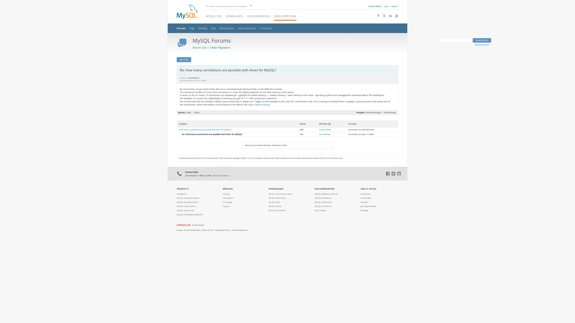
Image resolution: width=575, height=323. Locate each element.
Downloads (234, 16)
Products (183, 188)
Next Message (390, 113)
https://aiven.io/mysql (259, 104)
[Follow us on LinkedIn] (389, 16)
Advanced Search (482, 45)
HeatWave (181, 194)
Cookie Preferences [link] (239, 230)
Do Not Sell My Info (192, 230)
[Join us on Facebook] (377, 16)
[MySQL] (187, 12)
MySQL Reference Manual (326, 194)
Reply (188, 113)
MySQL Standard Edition (188, 202)
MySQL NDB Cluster (277, 198)
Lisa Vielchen (324, 134)
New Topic (184, 59)
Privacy (180, 230)
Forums (181, 28)
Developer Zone (285, 16)
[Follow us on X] (383, 16)
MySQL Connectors (323, 206)
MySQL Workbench (277, 210)
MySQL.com (213, 16)
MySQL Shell (274, 202)
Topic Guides (320, 210)
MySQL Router (275, 206)
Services (228, 188)
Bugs (192, 28)
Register (394, 6)
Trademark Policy (222, 230)
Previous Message (373, 113)
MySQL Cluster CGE (185, 210)
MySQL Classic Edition (186, 206)
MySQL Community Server (280, 194)
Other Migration (220, 47)
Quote (197, 113)
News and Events (247, 28)
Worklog (202, 28)
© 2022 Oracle (198, 225)
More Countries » (221, 175)
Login (386, 6)
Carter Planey (325, 129)
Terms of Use (207, 230)
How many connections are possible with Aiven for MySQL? (205, 129)
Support (226, 206)
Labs (213, 28)
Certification (228, 198)
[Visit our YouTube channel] (395, 16)
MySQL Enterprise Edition (188, 198)
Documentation (258, 16)
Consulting (227, 202)
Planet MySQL (227, 28)
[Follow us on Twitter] (393, 175)
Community (266, 28)
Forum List (199, 47)
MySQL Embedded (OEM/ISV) (190, 214)
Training (226, 194)
